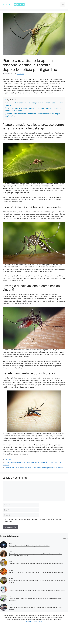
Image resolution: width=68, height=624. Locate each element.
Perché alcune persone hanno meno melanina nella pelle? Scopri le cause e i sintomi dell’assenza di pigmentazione (35, 554)
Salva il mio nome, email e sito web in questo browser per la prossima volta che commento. (33, 520)
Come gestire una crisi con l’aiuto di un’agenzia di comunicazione (29, 546)
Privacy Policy (38, 621)
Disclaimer (29, 621)
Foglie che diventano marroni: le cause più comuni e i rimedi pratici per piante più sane (36, 572)
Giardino (8, 459)
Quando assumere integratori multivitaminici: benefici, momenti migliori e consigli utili (36, 563)
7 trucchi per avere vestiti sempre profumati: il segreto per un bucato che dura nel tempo (37, 590)
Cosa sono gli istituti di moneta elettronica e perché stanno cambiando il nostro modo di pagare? (36, 608)
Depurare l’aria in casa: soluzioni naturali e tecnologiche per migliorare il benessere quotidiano (35, 599)
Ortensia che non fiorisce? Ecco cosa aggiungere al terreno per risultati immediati (34, 468)
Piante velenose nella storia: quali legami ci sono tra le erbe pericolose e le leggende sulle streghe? (37, 581)
